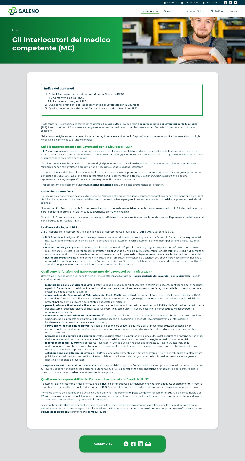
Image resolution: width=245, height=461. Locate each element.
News (233, 11)
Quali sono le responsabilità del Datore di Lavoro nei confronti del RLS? (93, 108)
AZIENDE (172, 2)
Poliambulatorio (150, 11)
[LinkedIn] (230, 2)
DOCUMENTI (212, 2)
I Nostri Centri (217, 11)
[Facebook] (235, 2)
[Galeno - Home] (23, 11)
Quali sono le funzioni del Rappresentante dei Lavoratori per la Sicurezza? (95, 104)
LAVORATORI (191, 2)
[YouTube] (225, 2)
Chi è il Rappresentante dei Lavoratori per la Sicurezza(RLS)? (86, 94)
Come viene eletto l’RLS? (68, 97)
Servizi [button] (168, 11)
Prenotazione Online (192, 11)
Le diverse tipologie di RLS (69, 101)
